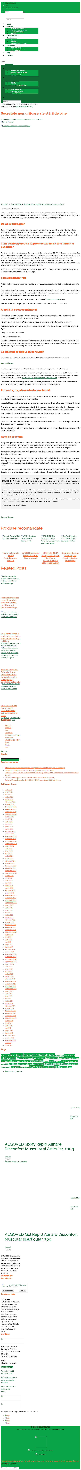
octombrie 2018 (10, 1016)
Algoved (13, 75)
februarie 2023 (10, 890)
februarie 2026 (10, 802)
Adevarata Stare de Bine (19, 43)
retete (75, 1064)
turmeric (63, 1067)
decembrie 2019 (10, 981)
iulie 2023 (8, 878)
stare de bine (36, 1066)
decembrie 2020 (10, 954)
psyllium (68, 1064)
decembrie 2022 (10, 895)
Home (9, 24)
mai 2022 (8, 913)
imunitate (73, 1061)
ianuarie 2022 (9, 922)
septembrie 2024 (11, 844)
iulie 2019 (8, 994)
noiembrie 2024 (10, 839)
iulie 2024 (8, 849)
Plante (7, 742)
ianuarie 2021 (9, 952)
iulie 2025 (8, 819)
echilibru (38, 1060)
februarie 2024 (10, 861)
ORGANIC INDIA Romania (17, 1285)
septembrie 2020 (11, 962)
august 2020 (9, 964)
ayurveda (21, 1058)
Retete (7, 745)
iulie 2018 (8, 1023)
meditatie (13, 1064)
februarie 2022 (10, 920)
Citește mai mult (74, 1117)
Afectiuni (12, 119)
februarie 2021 (10, 949)
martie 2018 (9, 1033)
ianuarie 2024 (9, 863)
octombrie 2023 (10, 871)
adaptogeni (5, 643)
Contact (10, 55)
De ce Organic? (15, 50)
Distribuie (22, 1290)
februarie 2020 (10, 979)
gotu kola (65, 1061)
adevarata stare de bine (39, 1055)
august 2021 (9, 935)
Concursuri (8, 733)
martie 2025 (9, 829)
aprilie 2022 (9, 915)
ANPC (3, 1391)
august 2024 (9, 846)
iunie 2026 (8, 792)
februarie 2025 (10, 831)
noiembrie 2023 (10, 868)
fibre (55, 1061)
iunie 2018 (8, 1026)
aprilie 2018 (9, 1030)
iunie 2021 (8, 940)
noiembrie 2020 (10, 957)
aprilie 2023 (9, 885)
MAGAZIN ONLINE (11, 8)
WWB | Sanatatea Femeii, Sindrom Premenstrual (30, 555)
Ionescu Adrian (16, 204)
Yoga (60, 204)
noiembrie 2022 (10, 898)
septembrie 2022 (11, 903)
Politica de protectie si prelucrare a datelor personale (9, 1380)
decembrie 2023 (10, 866)
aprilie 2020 (9, 974)
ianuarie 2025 (9, 834)
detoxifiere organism (14, 1061)
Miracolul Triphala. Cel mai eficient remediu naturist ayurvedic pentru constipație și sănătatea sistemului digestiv (10, 677)
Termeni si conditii (7, 1371)
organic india (38, 1064)
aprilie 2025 (9, 827)
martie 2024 (9, 858)
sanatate (15, 1067)
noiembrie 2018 (10, 1013)
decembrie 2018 (10, 1011)
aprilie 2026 (9, 797)
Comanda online (12, 35)
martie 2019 (9, 1003)
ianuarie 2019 (9, 1008)
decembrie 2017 (10, 1040)
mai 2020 (8, 972)
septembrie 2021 (10, 932)
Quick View (75, 1107)
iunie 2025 (8, 822)
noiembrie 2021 (10, 927)
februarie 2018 (10, 1035)
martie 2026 (9, 799)
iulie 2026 (8, 790)
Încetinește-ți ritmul (53, 299)
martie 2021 (9, 947)
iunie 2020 (8, 969)
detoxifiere (67, 1058)
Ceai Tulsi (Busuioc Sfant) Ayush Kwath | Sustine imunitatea (70, 557)
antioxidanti (69, 1055)
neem (25, 1064)
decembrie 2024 (10, 836)
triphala (51, 1067)
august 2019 (9, 991)
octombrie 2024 (10, 841)
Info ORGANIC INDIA (12, 740)
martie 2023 (9, 888)
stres (46, 1067)
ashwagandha (11, 645)
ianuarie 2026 (9, 804)
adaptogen (5, 1055)
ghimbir (59, 1061)
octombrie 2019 (10, 986)
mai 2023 (8, 883)
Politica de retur (6, 1374)
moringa (21, 1064)
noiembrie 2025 (10, 809)
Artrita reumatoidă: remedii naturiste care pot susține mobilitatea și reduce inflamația (10, 603)
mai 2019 (8, 999)
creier (61, 1058)
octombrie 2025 (10, 812)
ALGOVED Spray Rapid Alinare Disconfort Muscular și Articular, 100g (39, 1146)
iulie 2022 (8, 908)
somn (27, 1067)
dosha (32, 1061)
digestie (26, 1061)
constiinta (54, 1058)
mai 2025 (8, 824)
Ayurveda (34, 204)
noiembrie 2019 (10, 984)
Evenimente (9, 738)
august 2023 (9, 876)
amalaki (57, 1055)
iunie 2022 (8, 910)
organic (30, 1064)
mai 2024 (8, 854)
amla (62, 1055)
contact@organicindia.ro (23, 107)
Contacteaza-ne (7, 1367)
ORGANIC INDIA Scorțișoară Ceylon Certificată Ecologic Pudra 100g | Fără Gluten (50, 558)
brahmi (29, 1058)
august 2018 (9, 1021)
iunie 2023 (8, 881)
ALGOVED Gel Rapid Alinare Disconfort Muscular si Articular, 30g (41, 1237)
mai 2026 (8, 795)
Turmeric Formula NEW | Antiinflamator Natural (10, 557)
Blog (6, 5)
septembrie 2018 (10, 1018)
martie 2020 (9, 976)
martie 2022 (9, 917)
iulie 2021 (8, 937)
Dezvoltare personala (49, 204)
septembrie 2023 (11, 873)
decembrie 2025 (10, 807)
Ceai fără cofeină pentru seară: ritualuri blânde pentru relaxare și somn (9, 710)
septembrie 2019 (10, 989)
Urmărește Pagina (8, 1290)
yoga (70, 1067)
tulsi (13, 720)
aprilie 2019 (9, 1001)
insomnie (3, 1064)
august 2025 (9, 817)
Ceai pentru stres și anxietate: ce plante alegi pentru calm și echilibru (10, 637)
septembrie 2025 (11, 814)
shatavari (23, 1067)
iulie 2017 (8, 1043)
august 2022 (9, 905)
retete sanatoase (5, 1067)
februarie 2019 (10, 1006)
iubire (6, 1064)
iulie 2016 (8, 1045)
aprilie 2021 (9, 944)
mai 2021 (8, 942)
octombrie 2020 (10, 959)
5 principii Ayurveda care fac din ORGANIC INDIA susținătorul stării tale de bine (33, 780)
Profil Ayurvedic (10, 3)
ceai (48, 1058)
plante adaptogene (54, 1063)
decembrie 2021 (10, 925)
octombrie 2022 (10, 900)
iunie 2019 (8, 996)
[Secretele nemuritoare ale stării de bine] (40, 164)
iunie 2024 (8, 851)
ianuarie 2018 (9, 1038)
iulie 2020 (8, 967)
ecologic (46, 1061)
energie (51, 1061)
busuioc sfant (39, 1058)
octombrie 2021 (10, 930)
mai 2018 (8, 1028)
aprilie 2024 (9, 856)
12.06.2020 (4, 204)
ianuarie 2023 (9, 893)
